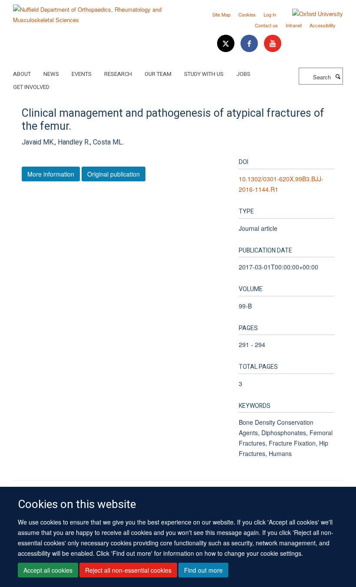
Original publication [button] (113, 174)
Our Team (158, 74)
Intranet (294, 25)
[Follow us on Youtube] (272, 43)
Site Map (221, 14)
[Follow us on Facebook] (250, 43)
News (51, 74)
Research (118, 74)
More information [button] (50, 174)
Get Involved (31, 87)
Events (82, 74)
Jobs (243, 74)
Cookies (247, 14)
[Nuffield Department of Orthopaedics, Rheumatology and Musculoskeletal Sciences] (92, 11)
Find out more (203, 570)
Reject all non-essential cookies (128, 570)
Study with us (204, 74)
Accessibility (323, 25)
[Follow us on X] (226, 43)
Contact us (266, 25)
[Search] (338, 76)
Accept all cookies (48, 570)
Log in (270, 14)
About (22, 74)
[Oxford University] (311, 14)
